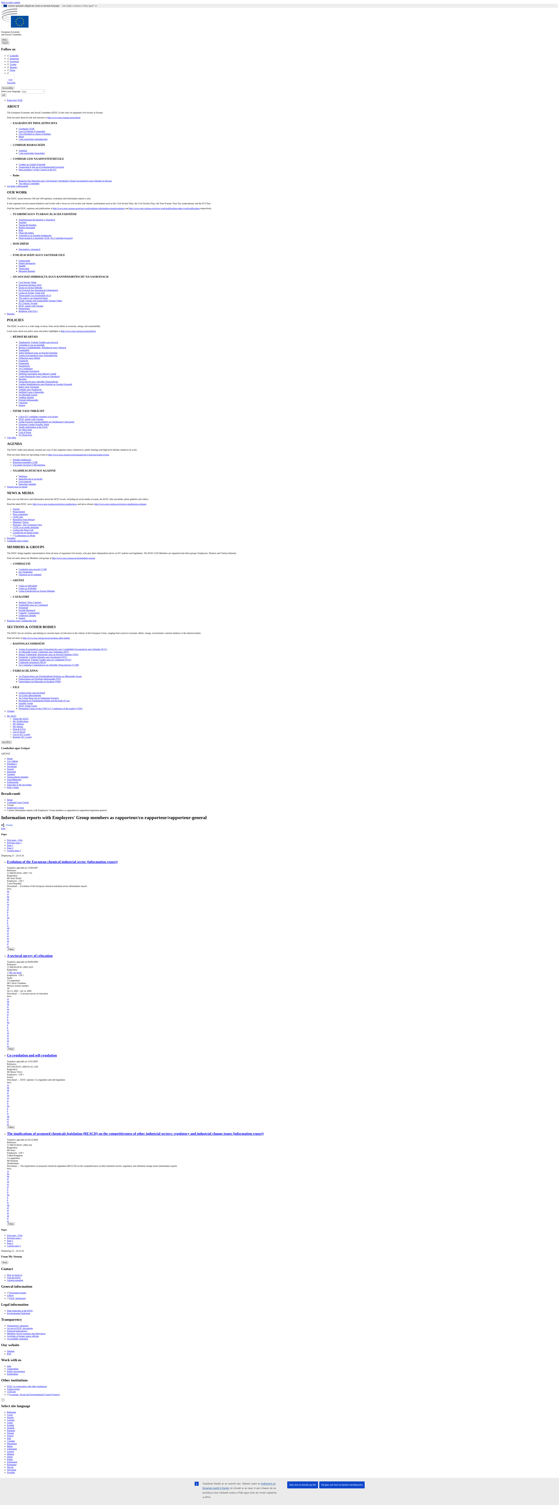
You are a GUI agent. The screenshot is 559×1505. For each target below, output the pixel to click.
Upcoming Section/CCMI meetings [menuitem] (29, 465)
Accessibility (7, 88)
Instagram (14, 58)
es (8, 907)
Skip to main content (10, 2)
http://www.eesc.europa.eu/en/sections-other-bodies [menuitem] (46, 638)
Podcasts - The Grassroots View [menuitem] (27, 525)
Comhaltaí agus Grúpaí (17, 541)
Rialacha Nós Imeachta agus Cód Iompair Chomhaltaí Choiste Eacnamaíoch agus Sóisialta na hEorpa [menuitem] (65, 181)
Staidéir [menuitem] (22, 266)
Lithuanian (12, 1449)
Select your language (10, 91)
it (7, 920)
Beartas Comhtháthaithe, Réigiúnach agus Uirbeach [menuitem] (42, 347)
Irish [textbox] (24, 91)
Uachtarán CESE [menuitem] (27, 129)
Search (5, 43)
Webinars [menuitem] (23, 476)
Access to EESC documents (20, 1328)
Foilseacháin (12, 782)
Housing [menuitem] (22, 379)
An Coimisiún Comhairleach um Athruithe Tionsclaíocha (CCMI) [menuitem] (49, 665)
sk (8, 941)
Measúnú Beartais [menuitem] (27, 271)
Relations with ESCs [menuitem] (28, 311)
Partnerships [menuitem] (24, 308)
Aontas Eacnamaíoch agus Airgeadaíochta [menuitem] (38, 355)
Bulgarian (11, 1412)
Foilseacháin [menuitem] (24, 260)
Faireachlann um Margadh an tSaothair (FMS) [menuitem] (40, 681)
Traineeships (12, 1369)
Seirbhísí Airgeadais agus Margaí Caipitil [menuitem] (37, 374)
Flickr (12, 70)
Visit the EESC (14, 1277)
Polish (10, 1459)
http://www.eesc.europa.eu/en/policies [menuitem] (78, 331)
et (8, 910)
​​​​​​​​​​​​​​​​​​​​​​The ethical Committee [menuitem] (29, 183)
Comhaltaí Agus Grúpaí (18, 802)
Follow (11, 949)
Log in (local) (19, 732)
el (8, 902)
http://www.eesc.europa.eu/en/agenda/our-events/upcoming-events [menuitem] (78, 455)
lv (8, 925)
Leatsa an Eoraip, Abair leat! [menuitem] (32, 293)
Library (10, 1295)
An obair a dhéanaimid (17, 186)
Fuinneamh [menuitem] (24, 363)
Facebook (14, 61)
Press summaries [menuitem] (20, 514)
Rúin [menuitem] (21, 230)
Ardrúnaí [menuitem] (23, 150)
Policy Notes (13, 787)
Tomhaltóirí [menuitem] (24, 350)
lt (7, 923)
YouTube (11, 83)
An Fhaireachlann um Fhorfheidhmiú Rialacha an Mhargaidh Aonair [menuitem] (50, 676)
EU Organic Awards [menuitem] (28, 303)
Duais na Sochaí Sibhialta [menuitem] (30, 287)
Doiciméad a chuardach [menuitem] (29, 249)
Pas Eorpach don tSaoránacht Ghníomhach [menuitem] (38, 290)
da (8, 896)
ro (8, 938)
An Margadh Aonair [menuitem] (28, 395)
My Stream (18, 726)
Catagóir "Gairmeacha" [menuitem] (29, 613)
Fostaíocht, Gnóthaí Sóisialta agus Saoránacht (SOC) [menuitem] (43, 657)
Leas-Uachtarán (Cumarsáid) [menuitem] (32, 131)
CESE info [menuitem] (18, 517)
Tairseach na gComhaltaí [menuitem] (30, 574)
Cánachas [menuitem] (23, 402)
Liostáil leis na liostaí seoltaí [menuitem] (25, 532)
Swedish (11, 1472)
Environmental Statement (18, 1313)
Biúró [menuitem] (21, 136)
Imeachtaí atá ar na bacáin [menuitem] (30, 479)
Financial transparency (17, 1331)
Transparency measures (17, 1325)
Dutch (10, 1456)
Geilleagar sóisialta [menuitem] (27, 615)
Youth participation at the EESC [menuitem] (33, 427)
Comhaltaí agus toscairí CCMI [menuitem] (33, 569)
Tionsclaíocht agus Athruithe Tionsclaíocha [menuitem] (38, 381)
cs (8, 894)
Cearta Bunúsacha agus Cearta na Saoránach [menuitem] (39, 376)
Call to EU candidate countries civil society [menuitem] (38, 416)
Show (4, 1262)
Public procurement (16, 1371)
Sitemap (10, 1351)
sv (8, 946)
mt (8, 928)
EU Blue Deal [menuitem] (25, 429)
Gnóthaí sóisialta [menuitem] (26, 397)
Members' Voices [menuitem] (21, 522)
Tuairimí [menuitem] (22, 222)
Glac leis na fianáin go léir (302, 1485)
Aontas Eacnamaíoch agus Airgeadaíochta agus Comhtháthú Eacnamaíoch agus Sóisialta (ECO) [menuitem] (63, 649)
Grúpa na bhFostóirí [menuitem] (28, 586)
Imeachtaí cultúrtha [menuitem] (27, 484)
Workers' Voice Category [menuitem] (30, 602)
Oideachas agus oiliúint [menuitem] (29, 358)
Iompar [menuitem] (22, 405)
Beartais (10, 314)
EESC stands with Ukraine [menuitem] (31, 306)
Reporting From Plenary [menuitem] (24, 519)
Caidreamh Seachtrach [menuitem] (29, 371)
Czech (10, 1415)
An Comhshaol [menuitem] (26, 368)
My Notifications (20, 721)
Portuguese (12, 1462)
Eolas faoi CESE (15, 100)
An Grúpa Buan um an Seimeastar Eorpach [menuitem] (39, 698)
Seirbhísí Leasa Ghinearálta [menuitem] (31, 392)
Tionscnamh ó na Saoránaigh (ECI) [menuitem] (35, 295)
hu (8, 917)
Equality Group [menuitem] (26, 703)
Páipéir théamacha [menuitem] (27, 263)
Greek (10, 1422)
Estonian (11, 1430)
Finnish (10, 1433)
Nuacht (10, 769)
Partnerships (12, 1374)
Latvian (10, 1451)
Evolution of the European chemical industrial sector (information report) (62, 862)
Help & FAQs (19, 729)
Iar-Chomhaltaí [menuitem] (25, 572)
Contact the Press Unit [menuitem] (23, 530)
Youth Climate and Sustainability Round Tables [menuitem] (40, 300)
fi (7, 912)
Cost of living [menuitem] (25, 432)
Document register (17, 1293)
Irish (9, 1438)
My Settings (18, 724)
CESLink (11, 1391)
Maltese (10, 1454)
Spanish (10, 1428)
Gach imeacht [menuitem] (25, 481)
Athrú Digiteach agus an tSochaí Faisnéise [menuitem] (38, 353)
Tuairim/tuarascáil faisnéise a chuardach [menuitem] (37, 220)
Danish (10, 1417)
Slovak (10, 1467)
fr (7, 915)
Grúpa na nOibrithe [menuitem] (28, 588)
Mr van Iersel (15, 972)
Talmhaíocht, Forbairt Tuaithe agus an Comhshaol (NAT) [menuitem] (45, 660)
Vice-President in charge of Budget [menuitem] (35, 134)
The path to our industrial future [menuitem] (33, 298)
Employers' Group (15, 807)
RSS (3, 828)
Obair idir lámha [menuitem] (26, 233)
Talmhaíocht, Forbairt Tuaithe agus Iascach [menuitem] (38, 342)
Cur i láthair (12, 761)
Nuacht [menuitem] (16, 509)
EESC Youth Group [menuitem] (28, 706)
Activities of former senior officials (23, 1336)
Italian (10, 1446)
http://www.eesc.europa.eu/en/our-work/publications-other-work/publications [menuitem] (164, 208)
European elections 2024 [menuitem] (30, 285)
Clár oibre (11, 437)
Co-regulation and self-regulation (32, 1055)
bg (8, 891)
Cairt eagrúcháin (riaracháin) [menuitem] (32, 153)
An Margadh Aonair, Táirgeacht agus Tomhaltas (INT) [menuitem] (44, 652)
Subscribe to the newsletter (19, 785)
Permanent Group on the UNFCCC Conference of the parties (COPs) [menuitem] (51, 708)
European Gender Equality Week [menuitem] (34, 424)
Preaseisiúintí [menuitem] (19, 511)
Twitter (13, 64)
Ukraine (10, 711)
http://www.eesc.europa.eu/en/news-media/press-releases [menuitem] (120, 504)
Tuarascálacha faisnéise (17, 777)
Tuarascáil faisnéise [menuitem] (27, 225)
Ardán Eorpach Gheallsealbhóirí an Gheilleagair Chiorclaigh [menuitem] (46, 422)
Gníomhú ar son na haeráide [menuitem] (32, 345)
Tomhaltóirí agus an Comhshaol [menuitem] (33, 605)
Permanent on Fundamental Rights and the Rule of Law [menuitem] (44, 700)
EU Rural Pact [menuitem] (25, 435)
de (8, 899)
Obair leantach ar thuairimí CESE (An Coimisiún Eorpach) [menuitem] (46, 238)
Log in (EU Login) (21, 734)
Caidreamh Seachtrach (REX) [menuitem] (32, 662)
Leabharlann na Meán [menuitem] (25, 535)
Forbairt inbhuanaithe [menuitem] (28, 400)
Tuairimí (11, 774)
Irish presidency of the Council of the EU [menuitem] (37, 169)
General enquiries (15, 1280)
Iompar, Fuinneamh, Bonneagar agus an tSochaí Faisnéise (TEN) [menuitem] (48, 654)
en (8, 904)
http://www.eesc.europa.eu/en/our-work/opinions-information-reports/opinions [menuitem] (89, 208)
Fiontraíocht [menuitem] (24, 366)
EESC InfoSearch (17, 1298)
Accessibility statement (17, 1339)
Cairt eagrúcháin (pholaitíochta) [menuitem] (33, 139)
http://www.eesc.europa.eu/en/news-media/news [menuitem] (55, 504)
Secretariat (12, 766)
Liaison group (13, 1389)
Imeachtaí (11, 771)
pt (8, 936)
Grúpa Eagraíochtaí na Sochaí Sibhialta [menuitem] (37, 591)
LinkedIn (14, 55)
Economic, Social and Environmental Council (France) (34, 1394)
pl (8, 933)
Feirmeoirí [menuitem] (23, 607)
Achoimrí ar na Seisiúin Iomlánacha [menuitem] (35, 235)
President (11, 538)
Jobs (9, 1366)
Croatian (11, 1441)
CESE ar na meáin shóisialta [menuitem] (26, 527)
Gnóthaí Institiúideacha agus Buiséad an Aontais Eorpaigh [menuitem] (45, 384)
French (10, 1436)
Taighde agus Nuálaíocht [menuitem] (30, 389)
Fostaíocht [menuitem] (23, 360)
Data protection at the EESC (20, 1310)
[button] (8, 825)
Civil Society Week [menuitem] (27, 282)
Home (10, 758)
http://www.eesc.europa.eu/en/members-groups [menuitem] (73, 558)
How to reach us (14, 1275)
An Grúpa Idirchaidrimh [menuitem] (30, 695)
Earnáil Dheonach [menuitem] (27, 610)
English (10, 1425)
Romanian (11, 1464)
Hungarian (12, 1443)
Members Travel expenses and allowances (26, 1333)
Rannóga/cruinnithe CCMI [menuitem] (25, 462)
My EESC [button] (12, 716)
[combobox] (33, 92)
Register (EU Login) (22, 737)
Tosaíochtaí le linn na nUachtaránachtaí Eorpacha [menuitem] (41, 167)
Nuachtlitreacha (14, 779)
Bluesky (13, 67)
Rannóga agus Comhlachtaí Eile (22, 621)
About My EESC (21, 718)
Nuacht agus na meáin (17, 487)
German (10, 1420)
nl (8, 930)
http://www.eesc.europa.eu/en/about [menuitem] (63, 117)
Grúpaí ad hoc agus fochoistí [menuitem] (32, 693)
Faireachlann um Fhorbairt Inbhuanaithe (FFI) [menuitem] (40, 679)
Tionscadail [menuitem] (24, 268)
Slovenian (11, 1470)
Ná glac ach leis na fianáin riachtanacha (342, 1485)
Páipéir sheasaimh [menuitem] (27, 227)
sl (7, 944)
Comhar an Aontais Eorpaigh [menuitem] (32, 164)
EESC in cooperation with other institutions (27, 1386)
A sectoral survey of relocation (30, 956)
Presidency (12, 764)
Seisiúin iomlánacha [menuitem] (22, 459)
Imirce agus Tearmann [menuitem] (29, 387)
